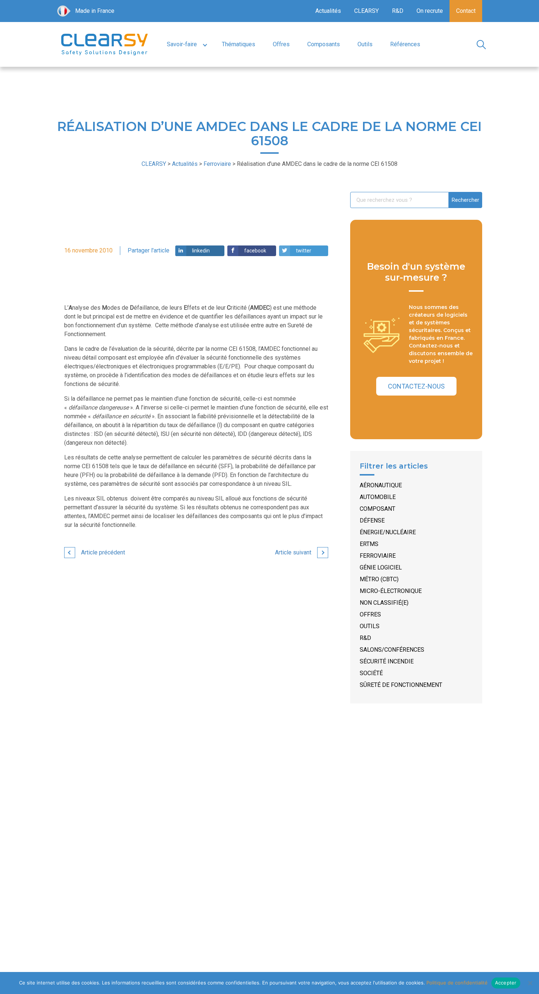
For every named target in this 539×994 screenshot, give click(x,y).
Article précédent (103, 552)
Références (405, 44)
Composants (323, 44)
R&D (397, 10)
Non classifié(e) (384, 602)
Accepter (506, 983)
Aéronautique (381, 485)
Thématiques (238, 44)
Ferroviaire (378, 555)
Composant (377, 508)
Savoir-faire (182, 44)
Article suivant (293, 552)
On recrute (430, 10)
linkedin (201, 251)
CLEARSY (366, 10)
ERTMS (369, 543)
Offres (281, 44)
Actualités (328, 10)
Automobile (378, 497)
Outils (365, 44)
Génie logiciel (381, 567)
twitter (303, 251)
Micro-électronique (391, 590)
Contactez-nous (416, 386)
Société (371, 673)
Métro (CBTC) (379, 579)
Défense (372, 520)
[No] (530, 983)
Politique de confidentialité (457, 983)
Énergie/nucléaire (388, 532)
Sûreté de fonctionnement (401, 684)
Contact (466, 10)
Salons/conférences (392, 649)
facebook (255, 251)
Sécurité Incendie (387, 661)
